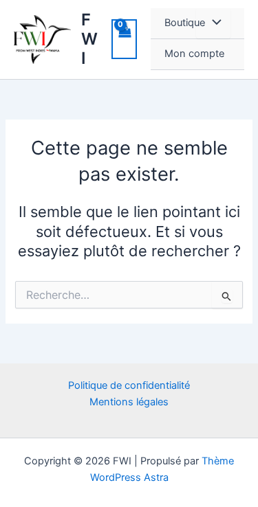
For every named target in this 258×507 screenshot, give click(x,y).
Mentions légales (129, 402)
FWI (89, 39)
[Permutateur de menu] (213, 23)
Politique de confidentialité (129, 385)
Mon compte (194, 53)
